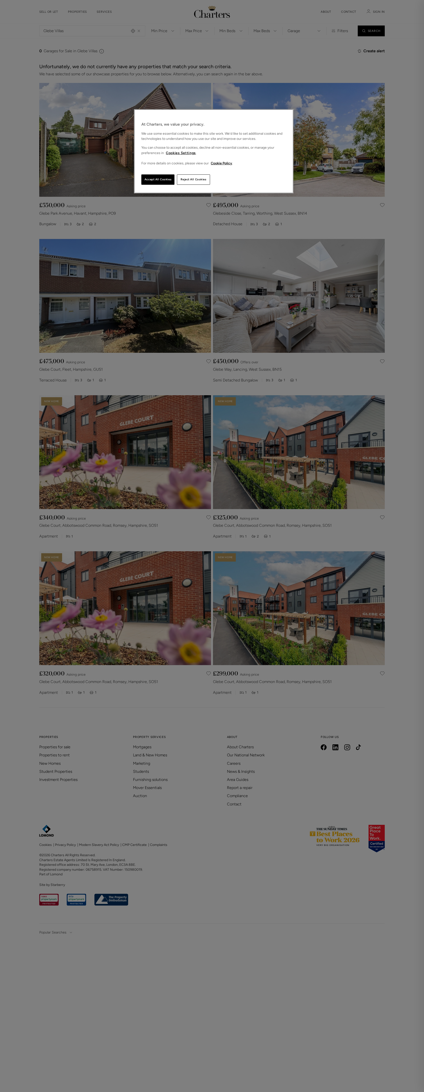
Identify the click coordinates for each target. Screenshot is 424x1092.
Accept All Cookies (158, 179)
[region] (213, 151)
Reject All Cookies (193, 179)
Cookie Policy (221, 163)
